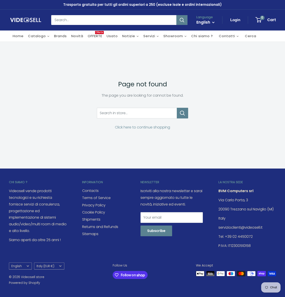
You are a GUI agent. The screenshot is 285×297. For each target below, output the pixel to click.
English (16, 266)
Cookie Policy (93, 212)
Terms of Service (96, 197)
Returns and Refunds (100, 226)
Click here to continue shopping (142, 127)
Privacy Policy (94, 205)
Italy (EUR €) (45, 266)
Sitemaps (90, 233)
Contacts (90, 190)
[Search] (181, 20)
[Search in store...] (182, 113)
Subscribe (156, 230)
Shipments (91, 219)
